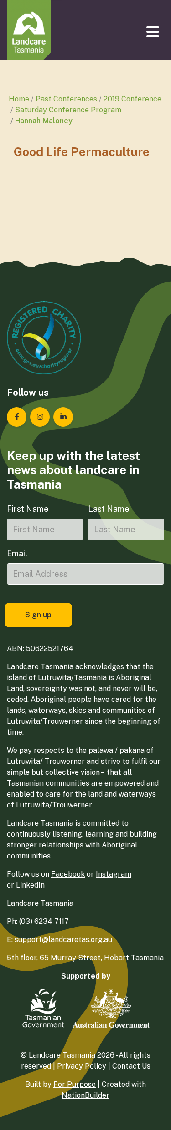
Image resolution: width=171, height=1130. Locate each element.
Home (19, 99)
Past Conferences (66, 99)
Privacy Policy (81, 1066)
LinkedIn (30, 885)
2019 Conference (132, 99)
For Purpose (74, 1084)
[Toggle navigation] (153, 32)
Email (17, 553)
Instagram (113, 874)
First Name (28, 509)
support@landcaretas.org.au (63, 939)
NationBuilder (85, 1095)
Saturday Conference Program (68, 110)
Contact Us (131, 1066)
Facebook (68, 874)
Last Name (109, 509)
